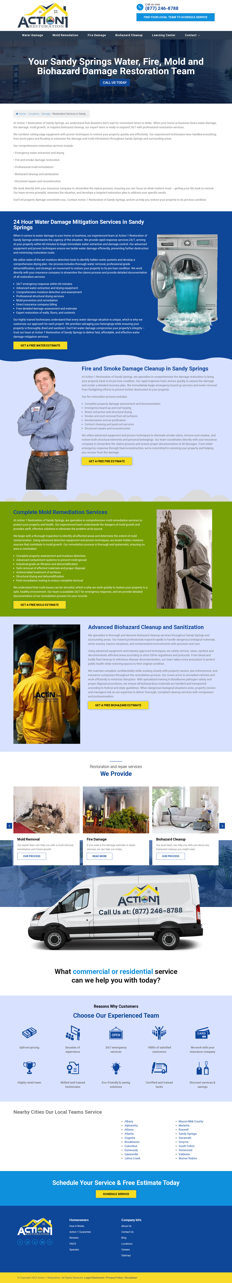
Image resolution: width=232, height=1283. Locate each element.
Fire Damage (97, 35)
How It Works (76, 1226)
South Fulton (187, 1146)
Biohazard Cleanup (129, 35)
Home (22, 113)
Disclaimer (131, 1277)
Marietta (184, 1125)
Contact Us (127, 1232)
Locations (126, 1243)
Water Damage (32, 35)
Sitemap (126, 1255)
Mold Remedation (65, 35)
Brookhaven (132, 1142)
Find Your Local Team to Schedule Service (175, 17)
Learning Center (163, 35)
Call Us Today (115, 82)
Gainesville (131, 1154)
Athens (129, 1129)
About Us (126, 1226)
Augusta (130, 1138)
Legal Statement (94, 1277)
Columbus (131, 1146)
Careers (125, 1249)
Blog (123, 1238)
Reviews (74, 1238)
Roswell (183, 1129)
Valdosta (184, 1154)
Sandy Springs (188, 1133)
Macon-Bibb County (191, 1121)
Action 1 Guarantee (80, 1232)
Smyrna (183, 1142)
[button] (9, 826)
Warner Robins (188, 1158)
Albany (129, 1121)
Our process (101, 856)
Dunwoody (131, 1150)
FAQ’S (72, 1243)
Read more (30, 856)
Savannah (185, 1138)
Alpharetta (131, 1125)
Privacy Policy (114, 1277)
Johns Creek (132, 1158)
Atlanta (129, 1133)
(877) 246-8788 (161, 8)
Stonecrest (185, 1150)
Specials (74, 1249)
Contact (191, 35)
